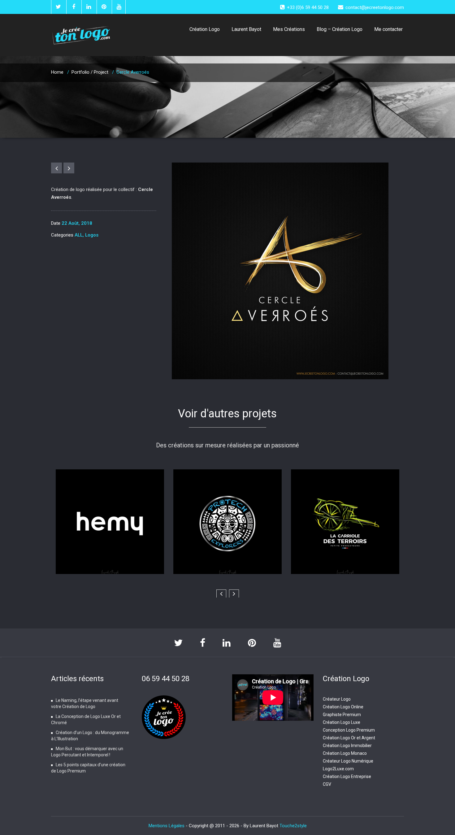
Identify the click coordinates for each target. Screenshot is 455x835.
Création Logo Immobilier (347, 745)
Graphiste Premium (342, 714)
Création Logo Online (343, 706)
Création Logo (204, 29)
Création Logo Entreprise (347, 776)
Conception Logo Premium (349, 730)
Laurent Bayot (246, 29)
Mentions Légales (167, 825)
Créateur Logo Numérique (348, 761)
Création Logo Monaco (345, 753)
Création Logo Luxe (341, 722)
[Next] (68, 168)
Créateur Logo (337, 699)
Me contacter (388, 29)
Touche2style (293, 825)
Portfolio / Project (90, 72)
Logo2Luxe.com (338, 768)
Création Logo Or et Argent (349, 737)
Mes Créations (289, 29)
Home (57, 72)
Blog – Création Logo (339, 29)
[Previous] (56, 168)
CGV (327, 784)
